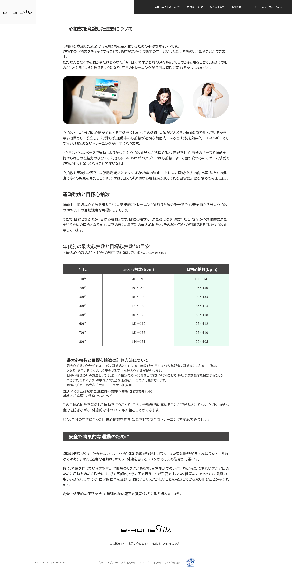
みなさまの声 (217, 7)
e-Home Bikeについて (167, 7)
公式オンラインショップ (271, 7)
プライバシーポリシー (108, 562)
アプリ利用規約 (128, 562)
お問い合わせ (136, 543)
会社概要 (115, 543)
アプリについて (195, 7)
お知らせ (236, 7)
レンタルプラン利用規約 (150, 562)
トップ (145, 7)
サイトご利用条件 (172, 562)
